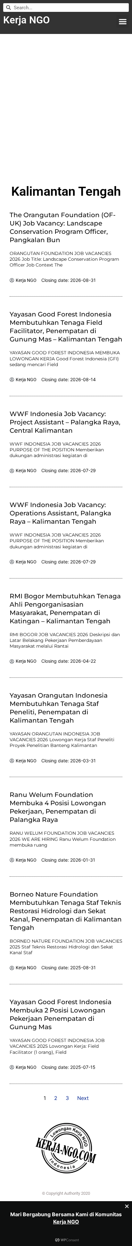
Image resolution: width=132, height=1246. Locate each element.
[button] (122, 21)
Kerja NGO (26, 20)
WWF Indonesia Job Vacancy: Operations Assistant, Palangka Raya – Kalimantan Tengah (60, 513)
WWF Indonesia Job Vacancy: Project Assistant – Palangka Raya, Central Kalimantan (65, 422)
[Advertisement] (66, 106)
